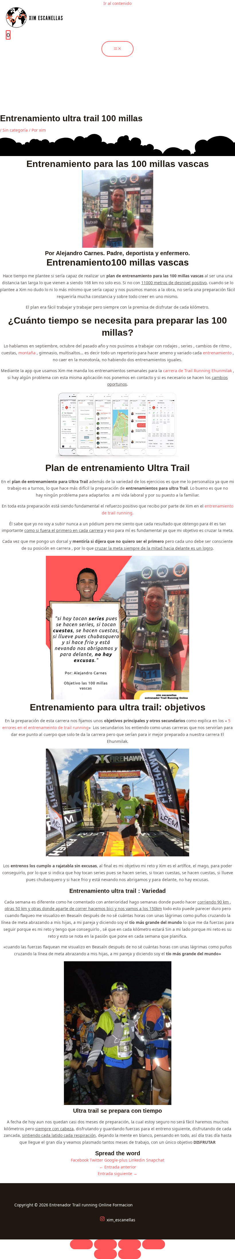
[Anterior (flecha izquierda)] (105, 1254)
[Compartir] (129, 1244)
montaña (27, 352)
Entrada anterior (117, 1167)
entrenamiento (217, 352)
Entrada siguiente (117, 1173)
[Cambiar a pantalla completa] (105, 1244)
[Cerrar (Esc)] (153, 1244)
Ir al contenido (117, 3)
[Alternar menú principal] (117, 49)
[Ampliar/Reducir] (81, 1244)
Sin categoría (15, 130)
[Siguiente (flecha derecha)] (129, 1254)
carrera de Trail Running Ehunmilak (197, 370)
